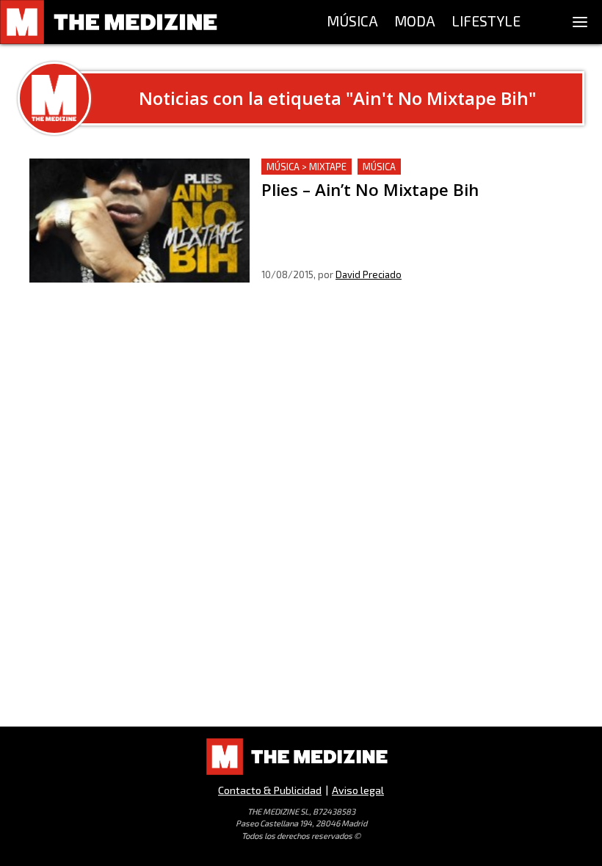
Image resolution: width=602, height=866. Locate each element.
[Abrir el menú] (580, 22)
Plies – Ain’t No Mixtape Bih (335, 167)
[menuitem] (352, 22)
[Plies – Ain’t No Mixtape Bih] (139, 221)
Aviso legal (358, 790)
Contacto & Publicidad (270, 790)
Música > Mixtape (306, 166)
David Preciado (369, 274)
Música (379, 166)
